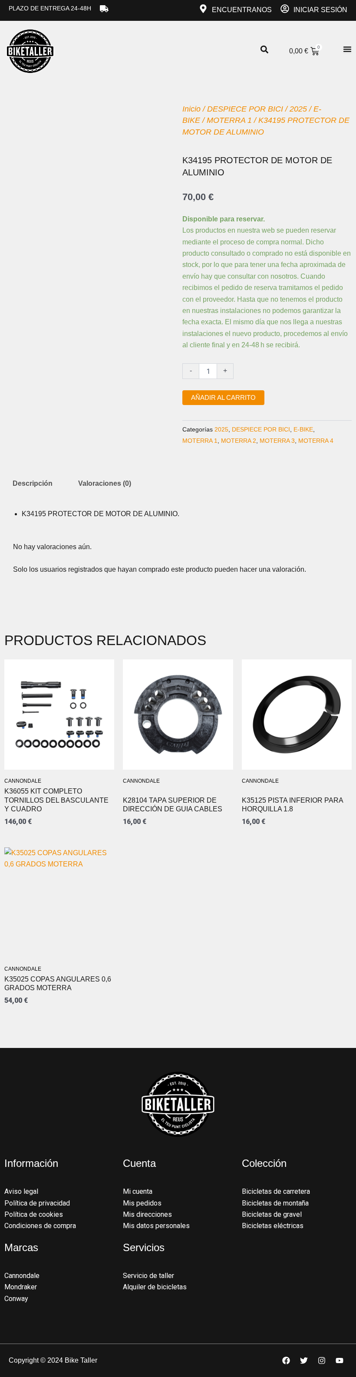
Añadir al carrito (223, 397)
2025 (298, 109)
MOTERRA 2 (238, 440)
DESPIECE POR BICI (245, 109)
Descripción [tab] (33, 483)
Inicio (191, 109)
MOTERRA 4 (315, 440)
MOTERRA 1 (229, 120)
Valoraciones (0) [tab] (104, 483)
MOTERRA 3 (277, 440)
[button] (264, 50)
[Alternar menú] (347, 49)
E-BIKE (303, 429)
